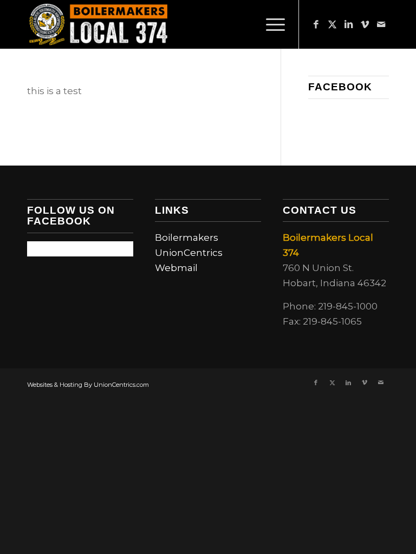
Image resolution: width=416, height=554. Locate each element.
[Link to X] (332, 24)
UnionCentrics (189, 252)
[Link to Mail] (381, 24)
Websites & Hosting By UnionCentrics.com (88, 384)
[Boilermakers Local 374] (98, 24)
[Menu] (270, 24)
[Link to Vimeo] (364, 24)
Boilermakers (186, 237)
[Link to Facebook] (316, 24)
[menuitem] (270, 24)
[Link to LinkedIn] (348, 24)
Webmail (176, 267)
